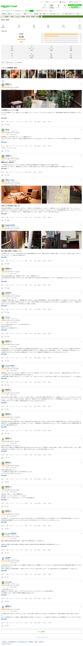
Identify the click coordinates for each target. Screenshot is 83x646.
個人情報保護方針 (12, 642)
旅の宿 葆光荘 (5, 20)
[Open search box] (3, 62)
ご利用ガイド (48, 2)
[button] (5, 74)
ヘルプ (41, 2)
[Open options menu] (81, 84)
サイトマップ (55, 2)
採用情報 (30, 642)
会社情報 (4, 642)
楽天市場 (71, 2)
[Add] (80, 20)
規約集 (36, 642)
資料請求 (41, 642)
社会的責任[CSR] (22, 642)
